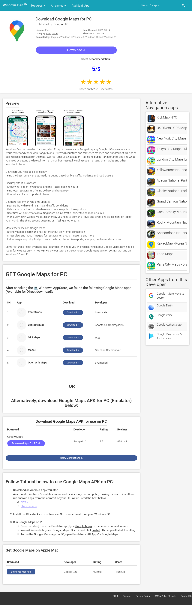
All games (57, 5)
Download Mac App (21, 571)
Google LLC (60, 24)
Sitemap (127, 596)
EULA (115, 596)
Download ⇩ (76, 50)
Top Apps (37, 5)
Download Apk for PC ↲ (26, 443)
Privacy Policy (143, 596)
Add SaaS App (80, 5)
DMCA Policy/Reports (165, 596)
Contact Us (186, 596)
